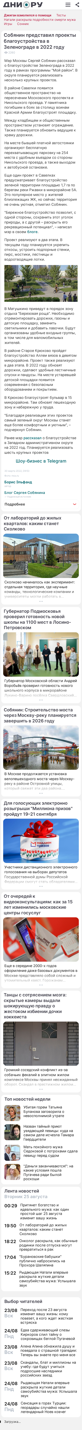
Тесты (61, 15)
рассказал (32, 438)
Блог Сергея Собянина (24, 493)
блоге (32, 232)
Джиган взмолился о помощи (27, 15)
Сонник (23, 24)
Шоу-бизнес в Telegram (41, 461)
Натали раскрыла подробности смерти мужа (40, 20)
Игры (8, 24)
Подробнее (15, 504)
